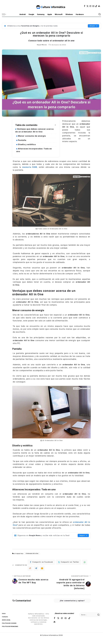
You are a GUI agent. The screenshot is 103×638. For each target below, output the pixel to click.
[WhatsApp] (84, 562)
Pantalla (22, 140)
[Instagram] (90, 6)
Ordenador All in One (32, 553)
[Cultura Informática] (51, 6)
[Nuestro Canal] (99, 6)
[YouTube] (93, 6)
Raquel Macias (42, 44)
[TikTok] (96, 6)
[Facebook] (85, 6)
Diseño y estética (27, 144)
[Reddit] (30, 568)
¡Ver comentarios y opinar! (72, 601)
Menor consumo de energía (32, 136)
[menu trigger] (5, 14)
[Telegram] (36, 568)
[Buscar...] (99, 14)
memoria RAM (29, 167)
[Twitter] (88, 6)
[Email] (42, 568)
